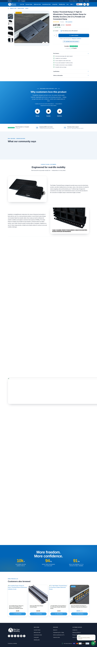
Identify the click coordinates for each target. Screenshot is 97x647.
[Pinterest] (21, 636)
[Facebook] (9, 636)
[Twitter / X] (15, 636)
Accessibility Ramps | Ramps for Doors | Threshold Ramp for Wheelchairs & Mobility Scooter (16, 607)
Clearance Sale (56, 637)
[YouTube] (24, 636)
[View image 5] (10, 40)
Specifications (56, 71)
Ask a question (69, 21)
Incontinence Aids (46, 4)
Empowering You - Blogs (58, 632)
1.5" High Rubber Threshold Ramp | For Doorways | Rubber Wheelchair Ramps (58, 607)
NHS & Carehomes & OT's (58, 635)
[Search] (84, 4)
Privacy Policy (75, 635)
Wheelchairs (21, 8)
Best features (56, 53)
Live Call (22, 4)
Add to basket (74, 35)
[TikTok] (18, 636)
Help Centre (81, 1)
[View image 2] (10, 22)
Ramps (26, 8)
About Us (55, 630)
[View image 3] (10, 28)
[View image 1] (10, 16)
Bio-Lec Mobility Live (73, 1)
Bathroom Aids (37, 4)
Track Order (87, 1)
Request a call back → (77, 38)
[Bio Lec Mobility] (12, 4)
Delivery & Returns (76, 632)
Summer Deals (29, 4)
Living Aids (54, 4)
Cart (67, 4)
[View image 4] (10, 34)
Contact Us (74, 630)
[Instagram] (12, 636)
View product (18, 613)
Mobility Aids (62, 4)
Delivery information (58, 75)
